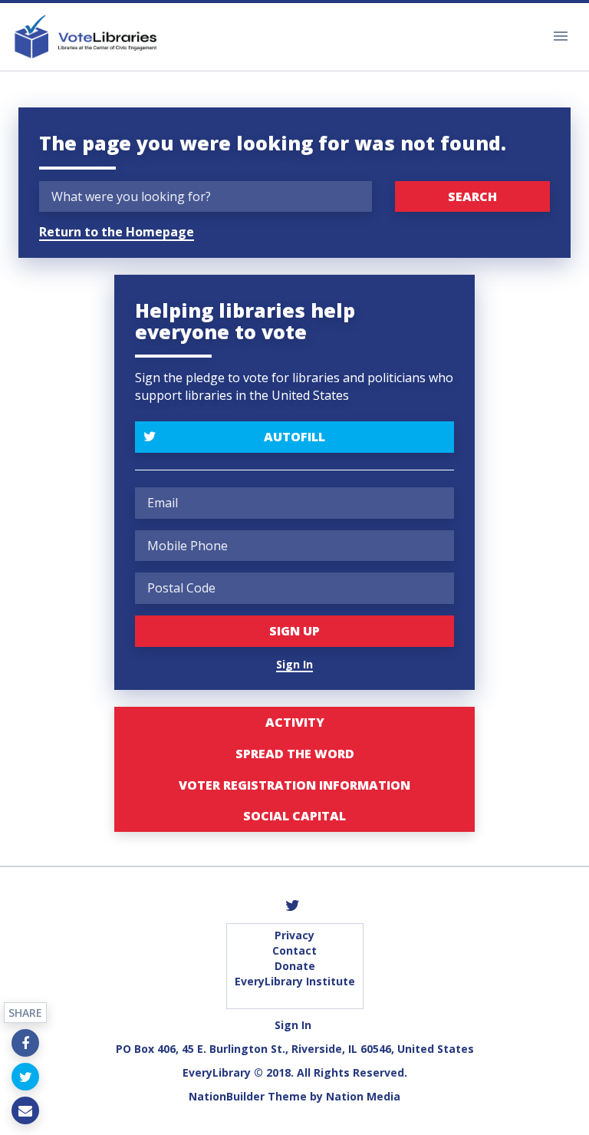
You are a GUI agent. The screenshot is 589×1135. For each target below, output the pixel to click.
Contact (294, 950)
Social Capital (294, 815)
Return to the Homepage (116, 231)
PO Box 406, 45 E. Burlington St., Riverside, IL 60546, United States (295, 1048)
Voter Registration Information (294, 785)
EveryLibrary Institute (295, 981)
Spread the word (294, 753)
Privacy (294, 935)
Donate (295, 965)
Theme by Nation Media (334, 1096)
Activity (294, 722)
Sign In (294, 664)
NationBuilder (227, 1096)
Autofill (294, 436)
